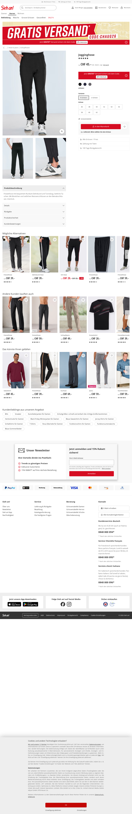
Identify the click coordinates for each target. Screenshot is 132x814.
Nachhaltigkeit (8, 515)
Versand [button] (106, 65)
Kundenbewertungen (12, 224)
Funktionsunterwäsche (106, 424)
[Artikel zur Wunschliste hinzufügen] (124, 126)
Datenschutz (50, 615)
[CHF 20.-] (101, 314)
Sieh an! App (7, 512)
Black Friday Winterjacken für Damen (45, 419)
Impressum (61, 615)
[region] (66, 775)
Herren (12, 13)
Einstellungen (82, 810)
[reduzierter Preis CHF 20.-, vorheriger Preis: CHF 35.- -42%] (73, 254)
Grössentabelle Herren (75, 509)
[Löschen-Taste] (54, 8)
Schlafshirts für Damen (14, 424)
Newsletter (6, 509)
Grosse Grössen (28, 17)
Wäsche (16, 17)
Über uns (6, 506)
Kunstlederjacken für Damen (39, 414)
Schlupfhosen (25, 48)
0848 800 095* (106, 557)
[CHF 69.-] (73, 370)
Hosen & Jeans (13, 48)
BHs (6, 414)
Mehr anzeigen (106, 468)
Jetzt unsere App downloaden (23, 599)
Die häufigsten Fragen (42, 515)
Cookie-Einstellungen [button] (98, 615)
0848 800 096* (106, 582)
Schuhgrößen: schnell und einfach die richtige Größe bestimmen (82, 414)
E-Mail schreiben (108, 509)
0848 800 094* (106, 532)
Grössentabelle (86, 119)
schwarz (81, 88)
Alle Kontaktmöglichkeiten (113, 515)
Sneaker (18, 414)
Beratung (70, 501)
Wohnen (21, 13)
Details (6, 205)
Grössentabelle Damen (75, 506)
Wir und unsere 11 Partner (37, 744)
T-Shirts (33, 424)
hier (99, 755)
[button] (3, 47)
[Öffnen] (126, 42)
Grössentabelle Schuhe (75, 512)
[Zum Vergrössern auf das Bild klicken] (61, 131)
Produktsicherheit (11, 218)
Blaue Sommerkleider (13, 429)
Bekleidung (6, 17)
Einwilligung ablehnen (53, 810)
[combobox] (42, 7)
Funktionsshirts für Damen (80, 424)
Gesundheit (41, 17)
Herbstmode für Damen (14, 419)
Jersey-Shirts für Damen (104, 419)
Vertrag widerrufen (30, 615)
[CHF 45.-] (16, 370)
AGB (42, 615)
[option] (80, 84)
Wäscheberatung (73, 515)
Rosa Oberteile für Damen (52, 424)
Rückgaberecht (73, 615)
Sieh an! (6, 501)
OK (66, 805)
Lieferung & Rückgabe (42, 506)
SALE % (51, 17)
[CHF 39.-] (16, 254)
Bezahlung (38, 509)
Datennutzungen (95, 744)
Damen (4, 13)
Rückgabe (8, 211)
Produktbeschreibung (13, 188)
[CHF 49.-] (73, 314)
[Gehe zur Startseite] (7, 8)
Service (37, 501)
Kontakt (102, 501)
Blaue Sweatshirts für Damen (77, 419)
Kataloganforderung (42, 512)
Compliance (84, 615)
